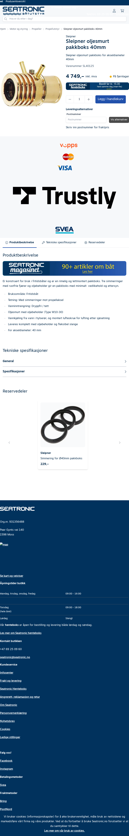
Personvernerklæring (13, 713)
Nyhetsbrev (7, 721)
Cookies (5, 729)
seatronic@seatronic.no (15, 657)
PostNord (6, 809)
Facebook (6, 761)
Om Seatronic (8, 705)
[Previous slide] (9, 442)
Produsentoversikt (15, 1)
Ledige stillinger (10, 737)
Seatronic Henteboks (13, 689)
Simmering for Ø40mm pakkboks (61, 458)
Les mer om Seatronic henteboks (20, 633)
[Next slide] (119, 442)
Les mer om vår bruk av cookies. (64, 831)
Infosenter (122, 14)
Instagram (6, 769)
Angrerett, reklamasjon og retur (20, 697)
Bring (3, 801)
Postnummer (74, 114)
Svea (3, 785)
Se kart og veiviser (11, 576)
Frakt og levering (11, 681)
